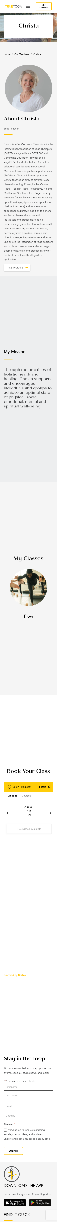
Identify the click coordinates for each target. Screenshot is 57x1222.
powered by (15, 975)
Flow (28, 616)
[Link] (13, 6)
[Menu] (28, 6)
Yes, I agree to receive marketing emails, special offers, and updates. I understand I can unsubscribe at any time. (27, 1134)
